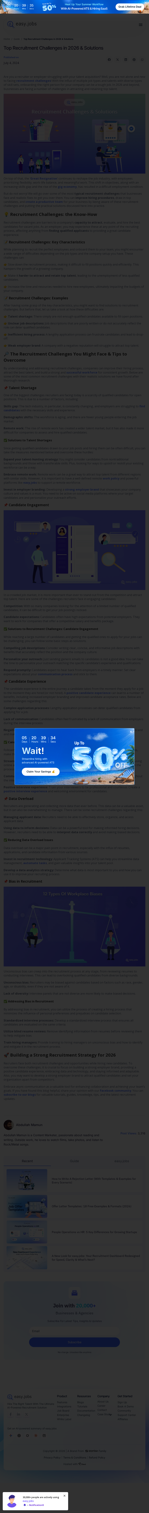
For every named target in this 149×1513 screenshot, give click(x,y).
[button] (131, 731)
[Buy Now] (35, 1501)
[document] (74, 756)
